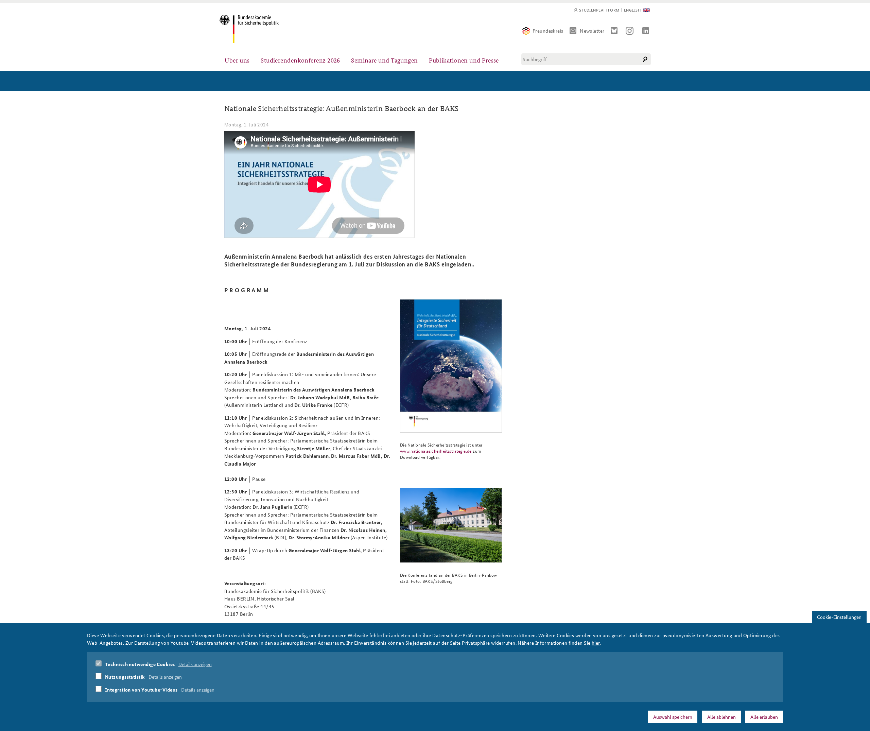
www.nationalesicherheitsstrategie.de (436, 451)
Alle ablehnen (721, 716)
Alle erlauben (764, 716)
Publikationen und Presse (464, 60)
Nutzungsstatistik (125, 676)
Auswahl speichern (672, 716)
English (632, 10)
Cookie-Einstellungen (839, 616)
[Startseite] (249, 29)
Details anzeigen (195, 664)
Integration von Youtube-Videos (141, 689)
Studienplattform (599, 10)
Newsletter (592, 30)
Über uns (237, 60)
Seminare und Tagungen (384, 60)
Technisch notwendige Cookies (140, 664)
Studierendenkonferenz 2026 (300, 60)
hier (596, 642)
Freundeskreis (548, 30)
